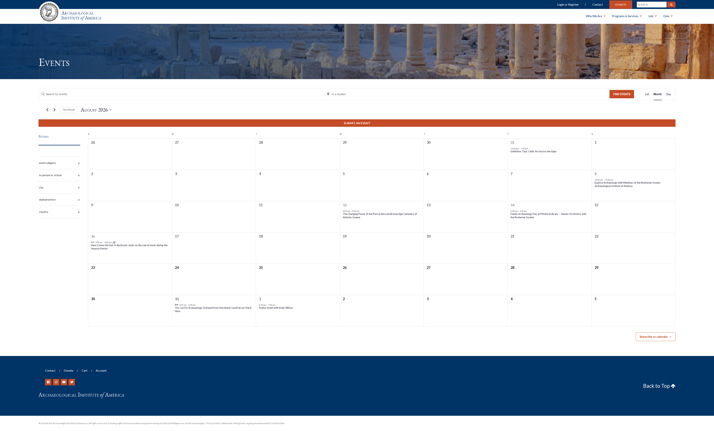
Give (666, 16)
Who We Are (594, 16)
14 (512, 205)
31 (512, 142)
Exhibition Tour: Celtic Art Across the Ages (534, 151)
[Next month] (54, 110)
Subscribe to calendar (654, 336)
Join (650, 16)
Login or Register (568, 4)
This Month (68, 109)
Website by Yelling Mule (233, 423)
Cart (84, 370)
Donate (620, 4)
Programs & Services (625, 16)
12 (345, 205)
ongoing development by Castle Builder (265, 423)
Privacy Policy (213, 423)
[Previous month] (47, 110)
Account (101, 370)
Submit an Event (357, 123)
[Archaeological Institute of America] (49, 11)
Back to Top (657, 386)
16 (93, 236)
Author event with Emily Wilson (276, 307)
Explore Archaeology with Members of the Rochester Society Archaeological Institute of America (627, 184)
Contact (597, 4)
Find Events (621, 94)
